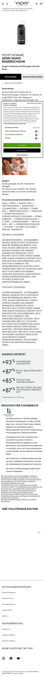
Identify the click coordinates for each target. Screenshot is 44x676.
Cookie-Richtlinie (7, 610)
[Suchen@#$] (7, 4)
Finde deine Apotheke (8, 635)
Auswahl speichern (22, 150)
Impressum (5, 616)
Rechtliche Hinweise (8, 598)
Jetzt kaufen (10, 77)
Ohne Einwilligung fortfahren (34, 103)
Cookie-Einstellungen (22, 154)
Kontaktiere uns (6, 629)
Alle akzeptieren (21, 145)
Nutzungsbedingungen (8, 604)
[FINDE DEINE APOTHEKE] (37, 4)
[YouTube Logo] (18, 658)
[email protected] (18, 673)
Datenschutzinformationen (11, 123)
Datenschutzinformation (9, 592)
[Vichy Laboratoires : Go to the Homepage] (22, 4)
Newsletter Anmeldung (8, 641)
